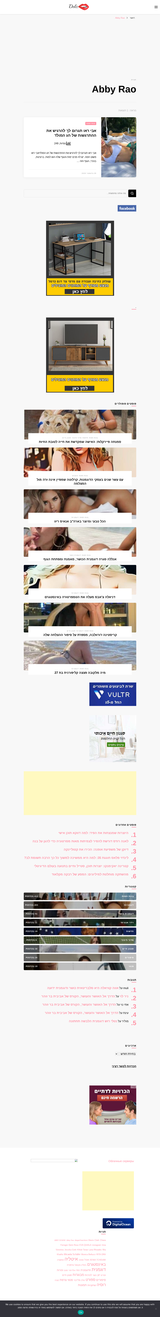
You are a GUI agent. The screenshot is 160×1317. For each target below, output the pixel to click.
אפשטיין (60, 1260)
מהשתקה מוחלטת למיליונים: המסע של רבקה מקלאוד (90, 874)
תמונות (82, 1285)
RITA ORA (101, 1254)
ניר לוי (124, 996)
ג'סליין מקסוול (80, 1265)
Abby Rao (70, 1240)
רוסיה (101, 1284)
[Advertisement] (80, 44)
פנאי (70, 1280)
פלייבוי (77, 1280)
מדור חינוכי (77, 438)
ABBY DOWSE (60, 1240)
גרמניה (70, 1265)
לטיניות (88, 1275)
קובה (57, 1280)
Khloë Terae (82, 1250)
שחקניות (92, 1285)
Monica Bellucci (88, 1254)
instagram (96, 1245)
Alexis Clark (93, 1240)
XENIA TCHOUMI (98, 1260)
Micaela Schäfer (72, 1254)
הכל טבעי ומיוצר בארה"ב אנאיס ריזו (80, 521)
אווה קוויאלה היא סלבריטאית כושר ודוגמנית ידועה (83, 988)
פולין (83, 1280)
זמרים (103, 1275)
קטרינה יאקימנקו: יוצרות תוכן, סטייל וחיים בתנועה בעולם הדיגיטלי (81, 866)
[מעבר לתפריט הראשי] (156, 7)
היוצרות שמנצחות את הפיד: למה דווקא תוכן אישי (93, 833)
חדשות (85, 438)
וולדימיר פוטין (69, 1270)
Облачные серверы (121, 1161)
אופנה (81, 1260)
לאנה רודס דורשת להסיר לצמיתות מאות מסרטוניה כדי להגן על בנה (80, 841)
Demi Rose (74, 1245)
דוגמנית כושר (75, 555)
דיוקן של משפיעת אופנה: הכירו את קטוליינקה (96, 849)
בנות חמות (90, 123)
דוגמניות (75, 517)
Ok (80, 1312)
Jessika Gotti (70, 1250)
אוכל (86, 1260)
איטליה (71, 1259)
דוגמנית (99, 1269)
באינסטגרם (96, 1264)
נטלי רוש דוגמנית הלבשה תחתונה (93, 1021)
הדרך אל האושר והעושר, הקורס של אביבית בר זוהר (78, 996)
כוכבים (75, 475)
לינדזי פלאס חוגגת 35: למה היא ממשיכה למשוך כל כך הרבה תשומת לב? (76, 857)
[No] (156, 1308)
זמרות (60, 1270)
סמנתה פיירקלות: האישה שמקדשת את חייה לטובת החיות (80, 441)
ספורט (90, 1280)
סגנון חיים (66, 438)
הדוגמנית (86, 1270)
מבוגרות (78, 1275)
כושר (95, 1275)
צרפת (63, 1280)
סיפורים (101, 1280)
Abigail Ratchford (81, 1240)
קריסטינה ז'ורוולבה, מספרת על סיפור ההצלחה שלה (80, 635)
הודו (78, 1270)
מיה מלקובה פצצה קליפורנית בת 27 (80, 672)
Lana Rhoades (95, 1250)
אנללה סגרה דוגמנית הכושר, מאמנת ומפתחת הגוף (80, 559)
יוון (99, 1275)
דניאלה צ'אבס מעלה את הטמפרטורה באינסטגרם (80, 597)
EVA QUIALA (85, 1245)
